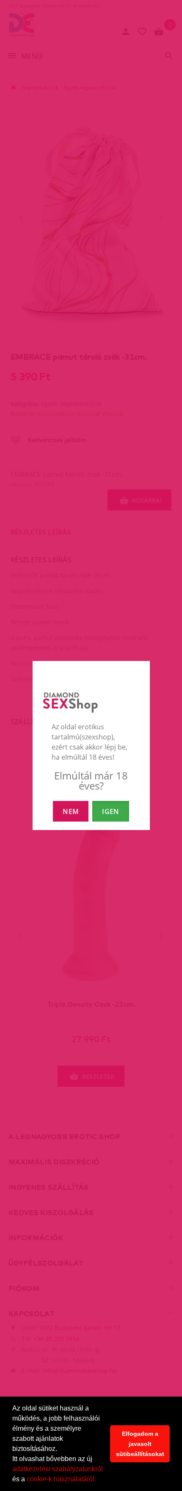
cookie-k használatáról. (61, 1479)
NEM (71, 811)
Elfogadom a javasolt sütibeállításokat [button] (140, 1443)
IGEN (110, 811)
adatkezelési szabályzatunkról (57, 1468)
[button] (99, 1480)
